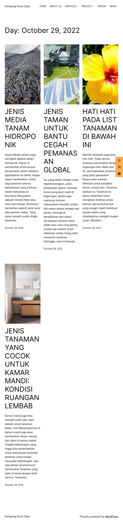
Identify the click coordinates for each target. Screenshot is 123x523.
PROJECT (87, 6)
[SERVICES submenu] (77, 6)
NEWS (113, 6)
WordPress (111, 516)
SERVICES (70, 6)
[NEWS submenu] (117, 6)
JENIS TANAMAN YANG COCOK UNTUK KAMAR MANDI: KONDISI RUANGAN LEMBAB (22, 368)
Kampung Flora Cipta (17, 6)
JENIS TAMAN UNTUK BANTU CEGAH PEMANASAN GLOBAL (60, 140)
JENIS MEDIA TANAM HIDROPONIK (20, 128)
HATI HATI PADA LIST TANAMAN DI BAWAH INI (99, 128)
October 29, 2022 (14, 227)
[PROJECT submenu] (93, 6)
